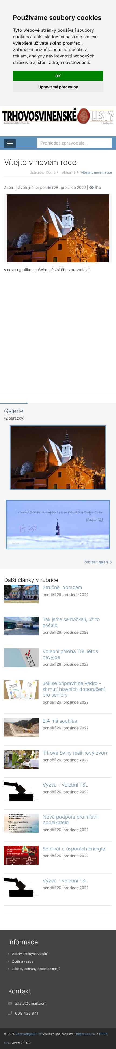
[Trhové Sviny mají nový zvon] (21, 759)
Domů (50, 172)
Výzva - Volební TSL (65, 785)
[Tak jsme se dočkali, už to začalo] (21, 626)
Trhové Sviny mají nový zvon (75, 753)
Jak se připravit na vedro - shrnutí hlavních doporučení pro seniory (74, 689)
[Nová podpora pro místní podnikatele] (21, 823)
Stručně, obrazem (62, 587)
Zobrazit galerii (97, 562)
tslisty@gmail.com (30, 1003)
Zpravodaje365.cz (29, 1034)
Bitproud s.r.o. (86, 1034)
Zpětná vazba (22, 961)
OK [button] (58, 76)
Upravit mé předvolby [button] (58, 87)
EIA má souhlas (60, 721)
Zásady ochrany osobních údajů (36, 969)
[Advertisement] (58, 329)
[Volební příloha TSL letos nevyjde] (21, 657)
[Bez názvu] (58, 228)
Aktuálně (69, 172)
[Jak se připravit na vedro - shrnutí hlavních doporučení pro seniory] (21, 689)
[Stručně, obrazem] (21, 594)
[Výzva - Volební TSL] (21, 791)
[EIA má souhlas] (21, 727)
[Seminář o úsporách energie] (21, 855)
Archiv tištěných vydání (30, 954)
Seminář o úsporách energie (74, 849)
